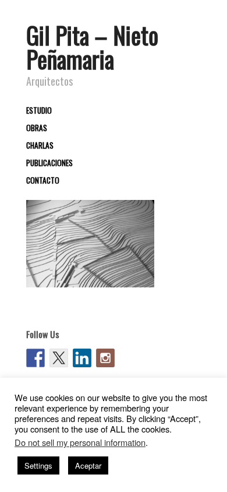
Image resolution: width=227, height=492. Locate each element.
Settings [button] (38, 465)
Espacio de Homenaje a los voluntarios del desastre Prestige (90, 265)
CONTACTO (42, 181)
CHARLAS (40, 146)
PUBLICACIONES (49, 163)
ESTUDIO (39, 111)
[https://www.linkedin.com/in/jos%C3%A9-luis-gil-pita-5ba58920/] (82, 358)
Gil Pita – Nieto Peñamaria (92, 46)
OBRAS (36, 128)
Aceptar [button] (88, 465)
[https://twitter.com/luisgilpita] (58, 358)
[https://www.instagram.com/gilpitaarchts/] (105, 358)
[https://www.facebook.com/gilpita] (35, 358)
